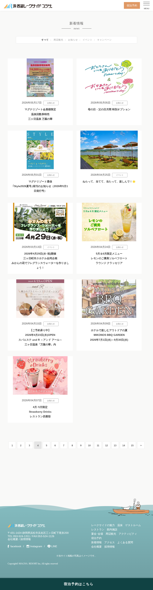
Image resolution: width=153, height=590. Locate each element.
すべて (45, 39)
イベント (87, 39)
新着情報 (96, 542)
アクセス (109, 542)
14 (123, 445)
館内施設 (112, 529)
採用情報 (25, 539)
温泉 (120, 525)
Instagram (36, 546)
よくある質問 (125, 542)
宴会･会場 (97, 533)
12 (106, 445)
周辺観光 (58, 39)
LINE (54, 546)
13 (115, 445)
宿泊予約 (132, 5)
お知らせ (73, 39)
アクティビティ (128, 533)
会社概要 (13, 539)
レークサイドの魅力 (103, 525)
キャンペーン (104, 39)
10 (89, 445)
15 (132, 445)
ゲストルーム (133, 525)
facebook (15, 546)
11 (98, 445)
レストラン (97, 529)
